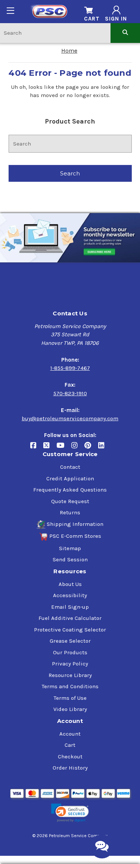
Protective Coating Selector (70, 629)
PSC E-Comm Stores (75, 536)
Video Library (70, 709)
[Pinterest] (91, 448)
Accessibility (70, 595)
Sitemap (70, 548)
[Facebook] (36, 448)
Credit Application (70, 478)
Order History (70, 767)
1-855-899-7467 (70, 368)
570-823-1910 (70, 393)
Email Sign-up (70, 606)
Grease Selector (70, 640)
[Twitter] (49, 448)
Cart (70, 745)
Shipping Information (75, 524)
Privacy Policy (70, 663)
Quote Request (70, 501)
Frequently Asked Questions (70, 489)
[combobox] (55, 32)
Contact (70, 467)
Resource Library (70, 675)
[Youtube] (63, 448)
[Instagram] (77, 448)
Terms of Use (70, 698)
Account (70, 733)
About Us (70, 584)
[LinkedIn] (104, 448)
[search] (125, 32)
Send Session (70, 559)
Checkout (70, 756)
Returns (70, 512)
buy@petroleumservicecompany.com (70, 418)
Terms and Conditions (70, 686)
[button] (69, 813)
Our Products (70, 652)
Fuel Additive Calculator (70, 618)
